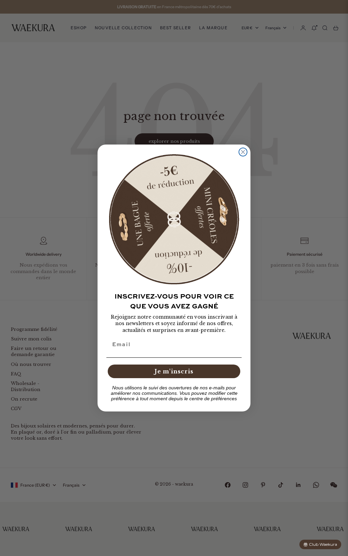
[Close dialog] (243, 152)
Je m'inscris (174, 371)
